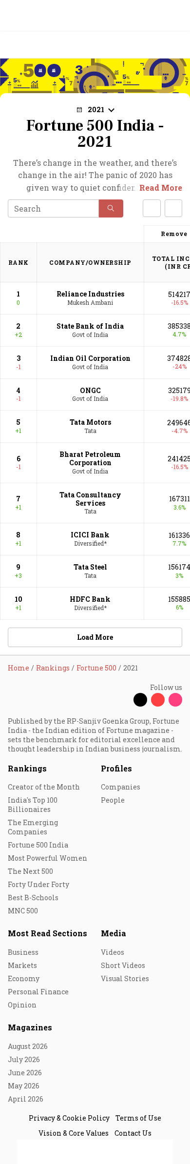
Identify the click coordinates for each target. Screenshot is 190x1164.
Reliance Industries (90, 293)
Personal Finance (38, 991)
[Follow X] (140, 700)
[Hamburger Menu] (176, 45)
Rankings (27, 768)
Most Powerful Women (47, 858)
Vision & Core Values (73, 1133)
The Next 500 (30, 871)
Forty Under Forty (38, 884)
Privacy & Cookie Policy (69, 1118)
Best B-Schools (33, 897)
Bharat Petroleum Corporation (90, 458)
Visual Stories (125, 978)
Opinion (22, 1004)
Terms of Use (138, 1118)
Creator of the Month (44, 786)
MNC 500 (23, 910)
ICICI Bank (90, 534)
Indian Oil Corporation (90, 358)
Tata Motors (90, 422)
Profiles (116, 768)
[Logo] (30, 45)
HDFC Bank (90, 599)
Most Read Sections (47, 933)
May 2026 (23, 1085)
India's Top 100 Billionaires (32, 804)
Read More (160, 187)
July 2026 (24, 1059)
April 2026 (25, 1099)
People (113, 800)
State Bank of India (90, 326)
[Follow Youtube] (158, 700)
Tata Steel (90, 567)
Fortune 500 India (38, 844)
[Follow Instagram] (175, 700)
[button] (111, 208)
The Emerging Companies (33, 827)
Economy (23, 978)
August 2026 (28, 1046)
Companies (120, 786)
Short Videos (123, 965)
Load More (95, 637)
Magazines (30, 1027)
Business (23, 952)
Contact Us (133, 1133)
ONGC (90, 390)
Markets (22, 965)
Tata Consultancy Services (90, 499)
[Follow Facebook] (123, 700)
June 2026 (25, 1072)
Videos (112, 952)
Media (113, 933)
